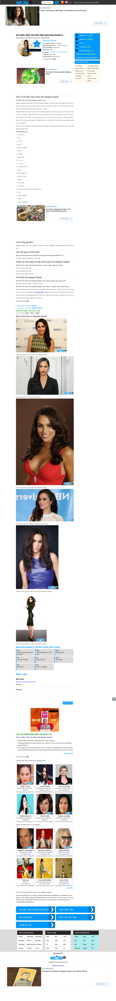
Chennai (64, 819)
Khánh (85, 948)
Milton (25, 790)
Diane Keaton (64, 850)
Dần (64, 944)
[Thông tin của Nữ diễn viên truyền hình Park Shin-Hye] (25, 814)
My (75, 940)
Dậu (48, 940)
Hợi (64, 940)
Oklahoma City (45, 790)
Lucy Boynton (64, 786)
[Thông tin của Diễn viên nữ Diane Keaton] (63, 848)
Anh (92, 944)
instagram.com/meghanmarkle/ (59, 52)
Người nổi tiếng (20, 38)
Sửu (56, 944)
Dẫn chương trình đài (44, 852)
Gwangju (25, 819)
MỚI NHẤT (95, 2)
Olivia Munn (44, 786)
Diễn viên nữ (64, 852)
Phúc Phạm (78, 66)
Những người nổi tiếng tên (27, 305)
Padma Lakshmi (64, 816)
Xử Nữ (21, 936)
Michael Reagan (44, 850)
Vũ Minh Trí (78, 78)
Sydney (45, 819)
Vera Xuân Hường (92, 66)
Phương (77, 948)
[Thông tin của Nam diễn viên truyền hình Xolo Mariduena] (44, 878)
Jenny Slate (25, 786)
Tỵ (64, 948)
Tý (47, 944)
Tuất (56, 940)
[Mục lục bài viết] (114, 699)
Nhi (76, 944)
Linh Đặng (78, 76)
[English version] (66, 3)
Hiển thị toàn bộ (68, 753)
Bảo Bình (38, 940)
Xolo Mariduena (44, 880)
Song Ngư (22, 944)
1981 (91, 35)
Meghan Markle (45, 38)
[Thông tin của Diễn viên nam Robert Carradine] (25, 848)
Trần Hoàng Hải (91, 73)
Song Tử (21, 948)
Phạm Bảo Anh (79, 68)
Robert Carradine (25, 850)
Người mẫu (88, 2)
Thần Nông (38, 936)
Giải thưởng (64, 882)
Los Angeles (25, 854)
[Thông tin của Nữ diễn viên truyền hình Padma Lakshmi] (63, 814)
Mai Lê (89, 76)
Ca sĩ (70, 2)
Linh (92, 936)
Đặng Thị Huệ (79, 71)
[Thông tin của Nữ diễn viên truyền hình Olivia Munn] (44, 784)
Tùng (84, 936)
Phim (25, 882)
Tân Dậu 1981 (39, 292)
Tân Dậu (88, 47)
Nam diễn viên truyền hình (44, 882)
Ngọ (48, 936)
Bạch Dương (31, 944)
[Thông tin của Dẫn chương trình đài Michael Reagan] (44, 848)
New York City (64, 790)
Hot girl (76, 2)
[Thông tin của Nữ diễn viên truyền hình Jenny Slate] (25, 784)
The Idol (25, 880)
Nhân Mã (21, 940)
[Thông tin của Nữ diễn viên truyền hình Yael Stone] (44, 814)
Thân (64, 936)
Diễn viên (81, 2)
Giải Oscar (64, 880)
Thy (92, 948)
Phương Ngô (91, 71)
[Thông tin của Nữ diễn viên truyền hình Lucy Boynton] (63, 784)
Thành (76, 936)
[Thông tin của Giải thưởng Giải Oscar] (63, 878)
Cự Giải (29, 948)
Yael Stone (44, 816)
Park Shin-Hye (25, 816)
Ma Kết (29, 940)
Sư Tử (92, 50)
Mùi (56, 936)
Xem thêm (70, 888)
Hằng (84, 944)
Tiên (84, 940)
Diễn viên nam (26, 852)
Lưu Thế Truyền (79, 73)
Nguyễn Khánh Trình (93, 68)
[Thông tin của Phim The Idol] (25, 878)
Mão (48, 948)
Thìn (56, 948)
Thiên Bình (30, 936)
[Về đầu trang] (114, 999)
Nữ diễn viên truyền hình (33, 38)
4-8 (58, 45)
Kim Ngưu (38, 944)
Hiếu (92, 940)
